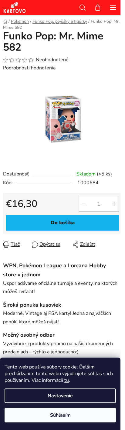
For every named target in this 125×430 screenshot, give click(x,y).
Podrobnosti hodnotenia (29, 68)
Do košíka (63, 222)
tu (66, 380)
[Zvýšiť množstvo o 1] (114, 204)
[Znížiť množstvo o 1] (83, 204)
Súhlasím (60, 415)
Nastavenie (60, 395)
